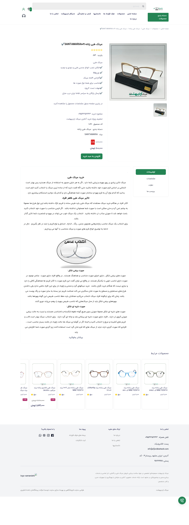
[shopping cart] (29, 9)
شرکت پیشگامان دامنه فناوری (32, 490)
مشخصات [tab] (151, 178)
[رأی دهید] (101, 50)
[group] (155, 384)
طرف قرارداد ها (109, 14)
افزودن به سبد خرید (91, 156)
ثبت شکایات (81, 440)
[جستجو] (143, 6)
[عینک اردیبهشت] (158, 8)
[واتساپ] (40, 435)
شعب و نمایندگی (84, 14)
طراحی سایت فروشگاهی (74, 490)
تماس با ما (54, 14)
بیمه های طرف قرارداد (77, 435)
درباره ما (133, 19)
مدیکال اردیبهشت (68, 14)
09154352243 (151, 437)
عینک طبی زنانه (84, 129)
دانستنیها (97, 14)
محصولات (121, 14)
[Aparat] (44, 435)
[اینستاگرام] (48, 435)
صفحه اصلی (132, 14)
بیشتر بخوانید (76, 337)
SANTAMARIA (91, 134)
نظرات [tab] (150, 185)
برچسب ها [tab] (151, 191)
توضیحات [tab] (151, 172)
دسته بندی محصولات (162, 17)
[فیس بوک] (53, 435)
